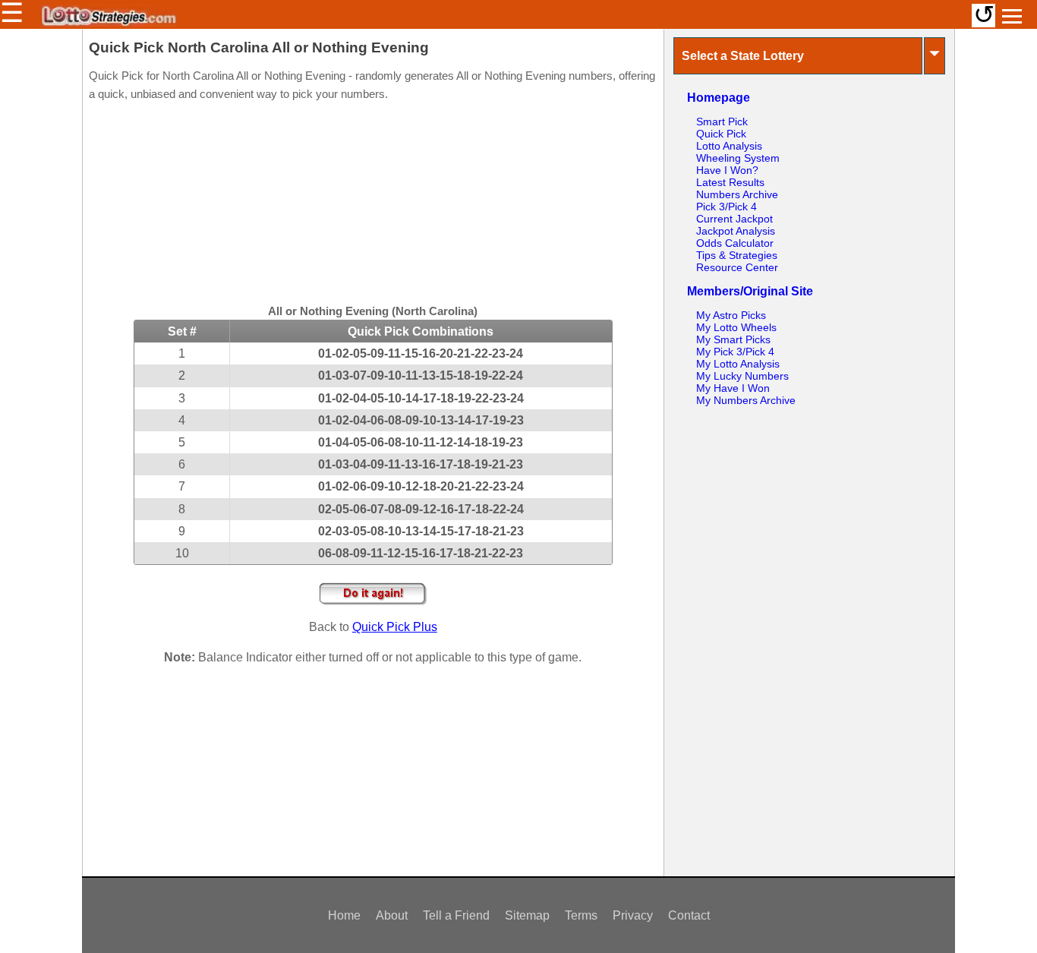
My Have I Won (733, 388)
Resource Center (737, 267)
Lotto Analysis (729, 146)
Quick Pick (721, 134)
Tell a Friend (456, 915)
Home (344, 915)
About (392, 915)
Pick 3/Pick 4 (726, 206)
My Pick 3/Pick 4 (735, 352)
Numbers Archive (737, 194)
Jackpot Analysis (735, 231)
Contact (689, 915)
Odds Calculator (735, 243)
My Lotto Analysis (738, 364)
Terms (581, 915)
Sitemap (527, 915)
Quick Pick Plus (394, 626)
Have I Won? (727, 170)
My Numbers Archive (746, 400)
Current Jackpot (734, 219)
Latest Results (730, 182)
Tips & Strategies (736, 255)
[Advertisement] (373, 205)
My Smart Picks (733, 339)
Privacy (633, 915)
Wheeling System (738, 158)
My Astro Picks (731, 315)
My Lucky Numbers (742, 376)
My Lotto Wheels (736, 327)
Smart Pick (722, 121)
